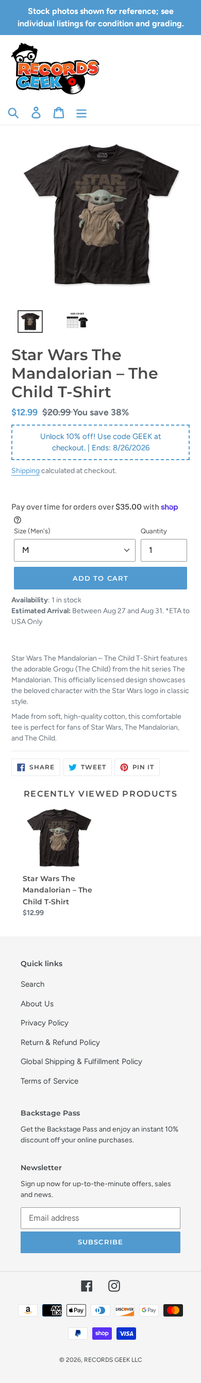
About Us (37, 1003)
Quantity (154, 531)
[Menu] (81, 112)
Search (32, 984)
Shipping (25, 470)
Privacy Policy (45, 1022)
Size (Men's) (32, 531)
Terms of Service (49, 1081)
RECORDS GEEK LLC (113, 1359)
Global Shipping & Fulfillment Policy (81, 1061)
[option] (24, 324)
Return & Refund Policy (60, 1042)
